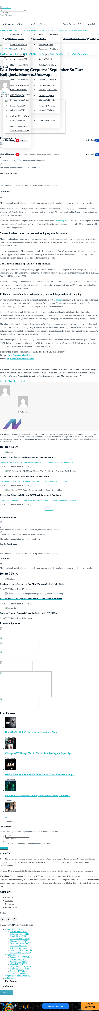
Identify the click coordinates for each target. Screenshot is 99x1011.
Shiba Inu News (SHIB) (19, 80)
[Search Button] (25, 10)
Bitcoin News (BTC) (17, 34)
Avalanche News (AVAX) (21, 950)
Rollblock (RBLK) (62, 221)
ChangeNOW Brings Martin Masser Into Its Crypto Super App (38, 753)
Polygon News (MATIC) (20, 952)
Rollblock (58, 300)
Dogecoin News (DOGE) (19, 100)
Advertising (10, 901)
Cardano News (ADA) (18, 90)
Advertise (7, 992)
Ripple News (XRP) (18, 936)
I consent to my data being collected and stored (32, 844)
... (6, 816)
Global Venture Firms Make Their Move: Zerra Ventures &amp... (40, 774)
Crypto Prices (38, 24)
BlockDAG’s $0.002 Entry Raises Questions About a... (33, 732)
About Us (9, 897)
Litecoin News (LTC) (19, 948)
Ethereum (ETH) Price (47, 100)
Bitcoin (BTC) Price (46, 59)
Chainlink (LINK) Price (47, 80)
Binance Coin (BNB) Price (48, 34)
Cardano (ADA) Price (19, 962)
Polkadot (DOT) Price (19, 973)
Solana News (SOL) (18, 945)
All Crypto (94, 24)
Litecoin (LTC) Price (18, 971)
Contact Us (9, 904)
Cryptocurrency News (14, 24)
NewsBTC (3, 92)
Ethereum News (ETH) (19, 934)
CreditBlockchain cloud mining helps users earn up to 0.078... (37, 795)
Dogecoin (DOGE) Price (48, 90)
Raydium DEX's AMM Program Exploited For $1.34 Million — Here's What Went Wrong (44, 30)
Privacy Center (11, 907)
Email (8, 836)
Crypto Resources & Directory (75, 24)
